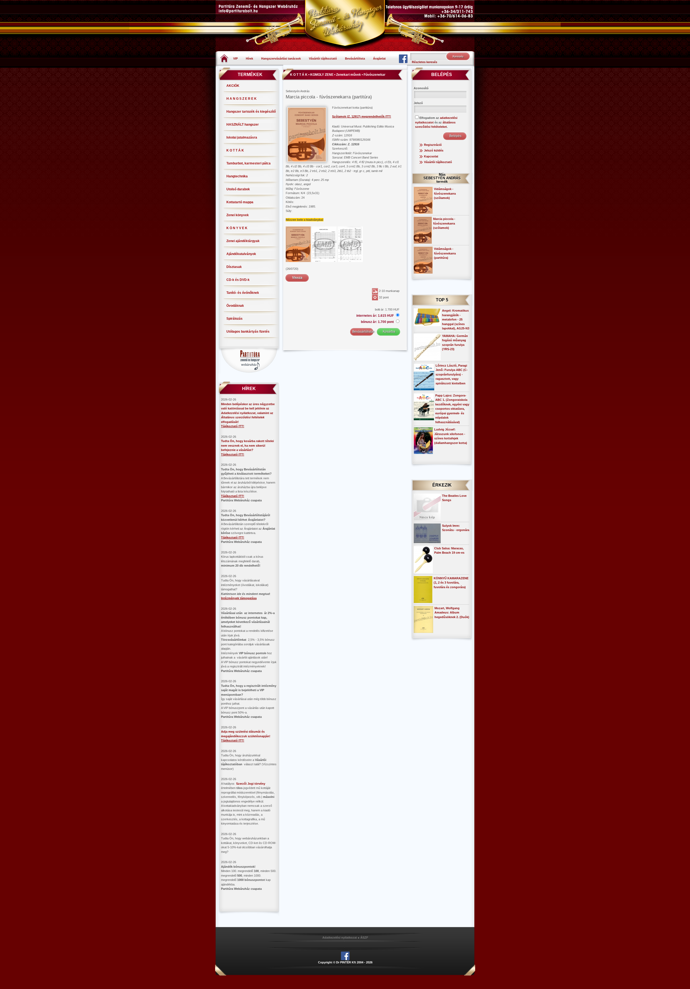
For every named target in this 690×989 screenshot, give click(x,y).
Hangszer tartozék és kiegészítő (251, 111)
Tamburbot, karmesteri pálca (248, 163)
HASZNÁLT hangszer (242, 124)
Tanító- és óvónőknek (242, 293)
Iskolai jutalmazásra (241, 137)
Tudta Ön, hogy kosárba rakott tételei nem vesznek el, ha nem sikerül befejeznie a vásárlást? (247, 445)
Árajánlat (379, 58)
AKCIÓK (232, 86)
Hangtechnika (237, 176)
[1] (298, 244)
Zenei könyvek (237, 215)
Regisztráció (433, 144)
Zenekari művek (348, 75)
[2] (324, 244)
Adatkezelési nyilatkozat (339, 937)
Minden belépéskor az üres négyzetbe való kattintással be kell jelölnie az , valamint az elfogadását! (248, 412)
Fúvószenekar (374, 75)
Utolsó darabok (238, 189)
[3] (350, 244)
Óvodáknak (235, 306)
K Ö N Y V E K (236, 228)
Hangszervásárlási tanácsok (281, 58)
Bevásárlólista (355, 58)
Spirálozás (234, 319)
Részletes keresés (424, 62)
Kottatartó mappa (239, 202)
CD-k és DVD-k (238, 280)
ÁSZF (364, 937)
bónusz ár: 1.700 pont (378, 322)
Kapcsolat (431, 156)
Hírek (249, 58)
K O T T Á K (235, 150)
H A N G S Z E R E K (241, 99)
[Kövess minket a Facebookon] (403, 58)
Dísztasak (234, 267)
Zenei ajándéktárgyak (243, 241)
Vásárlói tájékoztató (323, 58)
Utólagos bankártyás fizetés (248, 331)
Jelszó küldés (433, 150)
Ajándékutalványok (241, 254)
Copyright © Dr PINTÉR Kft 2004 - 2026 (345, 962)
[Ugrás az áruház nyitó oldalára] (224, 58)
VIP (235, 58)
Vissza (297, 278)
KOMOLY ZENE (321, 75)
